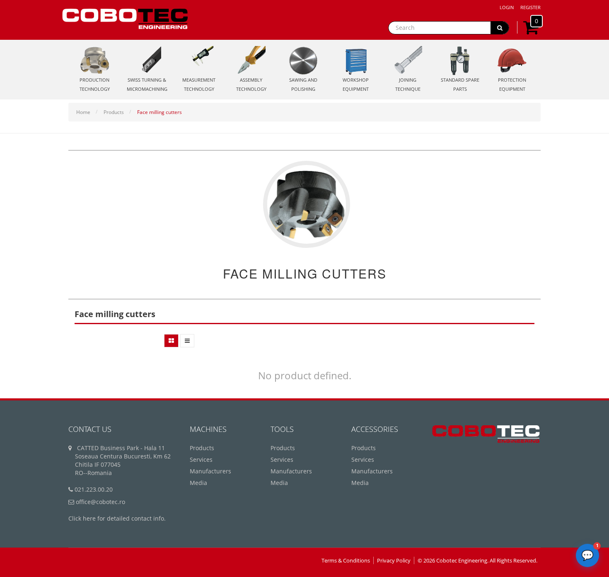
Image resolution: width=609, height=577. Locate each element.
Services (201, 459)
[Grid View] (171, 340)
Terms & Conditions (345, 560)
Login (507, 7)
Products (114, 112)
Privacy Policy (394, 560)
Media (198, 483)
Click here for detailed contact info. (117, 518)
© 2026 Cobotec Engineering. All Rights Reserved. (477, 560)
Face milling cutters (159, 112)
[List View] (187, 340)
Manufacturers (210, 471)
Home (83, 112)
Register (530, 7)
